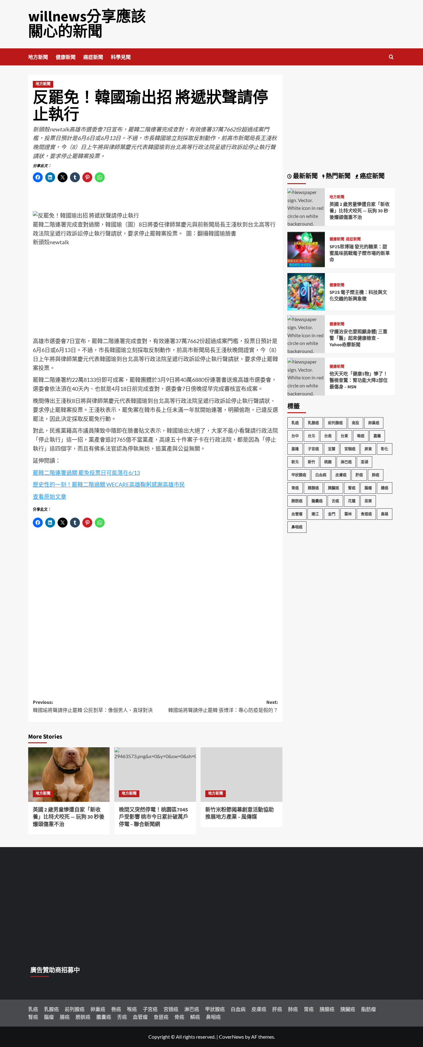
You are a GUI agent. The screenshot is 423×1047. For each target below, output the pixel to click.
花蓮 (351, 501)
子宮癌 (313, 449)
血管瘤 (297, 514)
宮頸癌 (349, 449)
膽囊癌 (317, 501)
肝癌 (359, 475)
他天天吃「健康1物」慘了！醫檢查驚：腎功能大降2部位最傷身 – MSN (358, 380)
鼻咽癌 (297, 527)
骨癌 (179, 1017)
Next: (223, 706)
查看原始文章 (49, 496)
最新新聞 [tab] (305, 176)
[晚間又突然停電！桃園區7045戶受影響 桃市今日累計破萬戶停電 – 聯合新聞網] (155, 774)
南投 (355, 423)
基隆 (295, 449)
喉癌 (360, 436)
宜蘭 (331, 449)
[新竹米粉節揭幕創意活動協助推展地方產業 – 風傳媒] (241, 774)
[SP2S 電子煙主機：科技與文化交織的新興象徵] (306, 291)
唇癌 (116, 1009)
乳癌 (295, 423)
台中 (295, 436)
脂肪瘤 (368, 1009)
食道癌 (366, 514)
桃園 (328, 462)
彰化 (384, 449)
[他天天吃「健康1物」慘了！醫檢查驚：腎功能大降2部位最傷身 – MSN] (306, 381)
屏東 (368, 449)
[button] (391, 56)
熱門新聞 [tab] (338, 176)
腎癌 (351, 488)
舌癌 (335, 501)
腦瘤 (368, 488)
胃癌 (295, 488)
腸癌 (384, 488)
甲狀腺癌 (298, 475)
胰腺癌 (313, 488)
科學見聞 (121, 57)
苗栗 (368, 501)
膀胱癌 (297, 501)
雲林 (348, 514)
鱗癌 (195, 1017)
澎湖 (364, 462)
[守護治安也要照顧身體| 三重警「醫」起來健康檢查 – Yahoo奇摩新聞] (306, 338)
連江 (315, 514)
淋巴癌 (346, 462)
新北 (295, 462)
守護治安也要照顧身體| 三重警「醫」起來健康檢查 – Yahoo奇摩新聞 (358, 338)
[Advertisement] (155, 293)
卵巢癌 (373, 423)
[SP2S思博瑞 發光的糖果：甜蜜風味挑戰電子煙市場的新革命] (306, 249)
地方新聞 (38, 57)
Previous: (93, 706)
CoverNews (231, 1037)
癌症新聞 (93, 57)
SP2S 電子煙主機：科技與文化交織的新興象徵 (358, 295)
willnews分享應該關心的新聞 (87, 24)
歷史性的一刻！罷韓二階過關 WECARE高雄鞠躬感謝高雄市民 (109, 484)
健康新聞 (66, 57)
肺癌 (375, 475)
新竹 (311, 462)
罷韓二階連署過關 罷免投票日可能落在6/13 (86, 472)
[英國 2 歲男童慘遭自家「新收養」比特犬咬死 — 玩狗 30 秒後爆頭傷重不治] (69, 774)
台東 (344, 436)
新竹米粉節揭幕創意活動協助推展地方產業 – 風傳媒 (239, 813)
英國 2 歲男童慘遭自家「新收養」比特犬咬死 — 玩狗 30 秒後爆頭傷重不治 (68, 817)
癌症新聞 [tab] (372, 176)
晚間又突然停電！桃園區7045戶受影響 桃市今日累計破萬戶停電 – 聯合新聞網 (153, 817)
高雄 (384, 514)
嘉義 (377, 436)
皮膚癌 (341, 475)
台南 (328, 436)
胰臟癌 (333, 488)
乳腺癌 (313, 423)
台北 (311, 436)
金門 (331, 514)
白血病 (320, 475)
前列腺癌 (335, 423)
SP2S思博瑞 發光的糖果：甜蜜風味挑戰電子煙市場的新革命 (359, 253)
